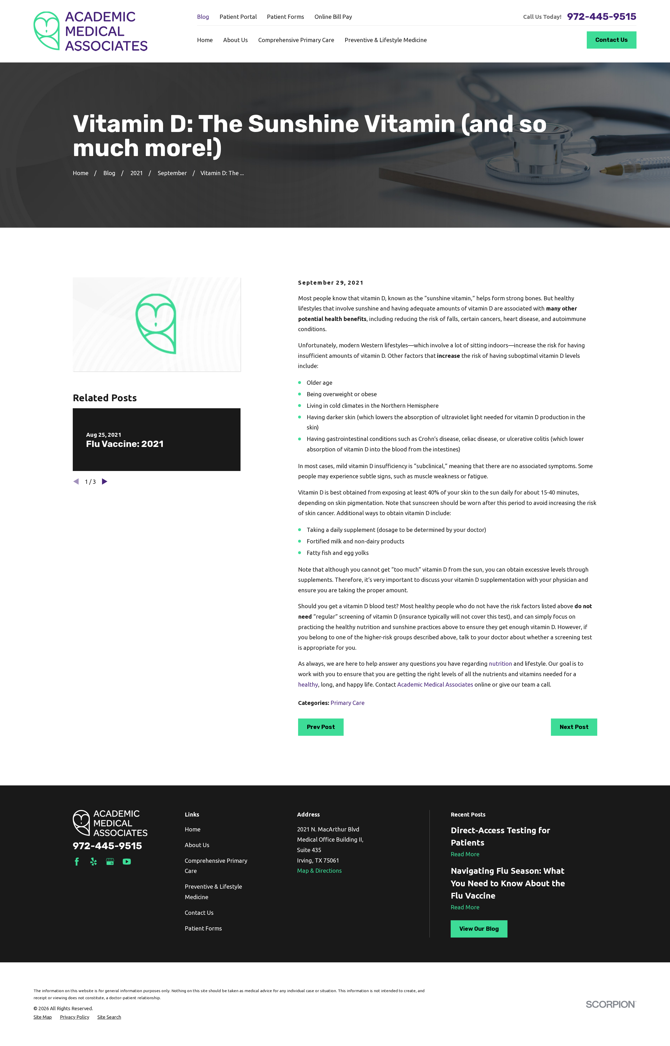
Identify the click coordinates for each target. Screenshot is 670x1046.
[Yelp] (94, 862)
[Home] (90, 31)
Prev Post (321, 727)
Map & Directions (319, 870)
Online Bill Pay (333, 16)
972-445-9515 (601, 17)
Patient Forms (285, 16)
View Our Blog (479, 928)
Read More (465, 854)
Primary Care (348, 702)
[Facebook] (77, 862)
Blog (203, 16)
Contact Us (611, 39)
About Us (197, 845)
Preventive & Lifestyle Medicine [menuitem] (386, 40)
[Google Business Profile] (110, 862)
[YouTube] (127, 862)
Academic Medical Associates (435, 684)
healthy (308, 684)
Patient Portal (238, 16)
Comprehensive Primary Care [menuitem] (296, 40)
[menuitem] (43, 1017)
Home (192, 829)
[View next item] (105, 481)
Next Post (574, 727)
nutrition (500, 663)
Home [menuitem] (205, 40)
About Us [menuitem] (235, 40)
